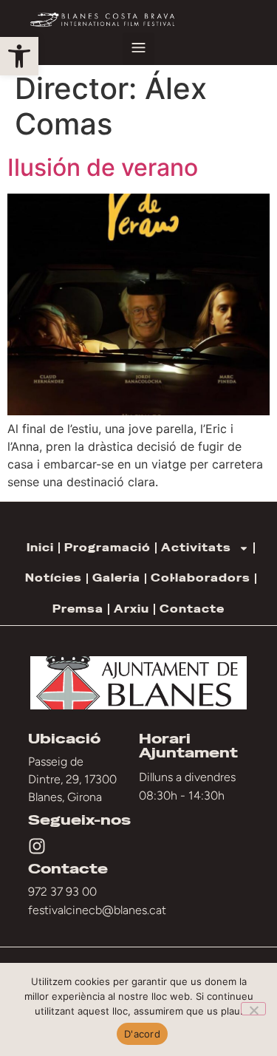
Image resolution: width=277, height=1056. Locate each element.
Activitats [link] (196, 547)
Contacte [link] (192, 609)
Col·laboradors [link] (200, 578)
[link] (19, 56)
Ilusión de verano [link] (102, 167)
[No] (253, 1008)
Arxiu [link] (131, 609)
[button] (139, 49)
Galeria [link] (116, 578)
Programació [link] (107, 547)
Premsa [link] (77, 609)
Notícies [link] (53, 578)
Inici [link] (40, 547)
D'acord (142, 1034)
